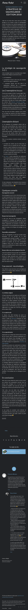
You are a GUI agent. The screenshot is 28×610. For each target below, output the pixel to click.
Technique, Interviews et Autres (14, 7)
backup (9, 430)
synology (16, 432)
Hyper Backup (5, 343)
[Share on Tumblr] (16, 440)
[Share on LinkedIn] (14, 440)
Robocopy (13, 318)
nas (16, 430)
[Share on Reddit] (22, 440)
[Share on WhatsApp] (8, 440)
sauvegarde (20, 430)
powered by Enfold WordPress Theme (8, 605)
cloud (13, 430)
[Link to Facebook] (19, 607)
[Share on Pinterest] (11, 440)
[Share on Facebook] (3, 440)
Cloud (6, 156)
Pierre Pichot (21, 427)
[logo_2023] (11, 2)
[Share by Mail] (24, 440)
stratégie (11, 432)
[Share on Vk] (19, 440)
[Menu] (24, 2)
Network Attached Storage (18, 102)
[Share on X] (6, 440)
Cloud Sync (22, 341)
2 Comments (12, 427)
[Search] (21, 2)
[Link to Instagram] (21, 607)
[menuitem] (21, 2)
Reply (9, 489)
